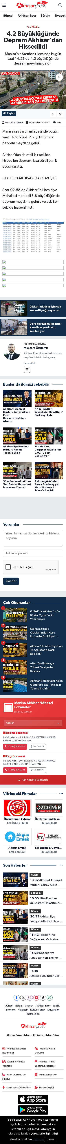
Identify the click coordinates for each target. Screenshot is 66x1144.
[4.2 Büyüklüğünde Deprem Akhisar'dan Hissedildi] (33, 89)
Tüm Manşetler (48, 1074)
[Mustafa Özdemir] (12, 351)
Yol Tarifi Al (38, 747)
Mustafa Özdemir (14, 122)
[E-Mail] (27, 370)
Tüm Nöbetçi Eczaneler (34, 780)
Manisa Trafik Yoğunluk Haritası (45, 1063)
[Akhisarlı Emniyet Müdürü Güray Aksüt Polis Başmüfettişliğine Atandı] (17, 398)
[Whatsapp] (50, 998)
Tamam (50, 1140)
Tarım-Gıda (33, 1013)
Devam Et (29, 363)
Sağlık (56, 1005)
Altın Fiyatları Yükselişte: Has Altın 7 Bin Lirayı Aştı (49, 412)
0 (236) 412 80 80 (16, 747)
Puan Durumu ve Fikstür (14, 1076)
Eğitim (45, 15)
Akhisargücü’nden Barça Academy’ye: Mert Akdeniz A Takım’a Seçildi (46, 973)
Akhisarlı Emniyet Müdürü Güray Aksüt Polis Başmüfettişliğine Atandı (46, 883)
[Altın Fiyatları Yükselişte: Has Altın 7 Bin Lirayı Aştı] (49, 398)
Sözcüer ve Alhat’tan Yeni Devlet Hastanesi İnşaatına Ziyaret (17, 484)
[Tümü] (61, 793)
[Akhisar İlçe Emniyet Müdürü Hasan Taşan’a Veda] (17, 436)
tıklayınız (38, 1139)
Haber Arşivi (46, 1087)
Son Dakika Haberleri (18, 1087)
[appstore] (33, 1099)
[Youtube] (36, 998)
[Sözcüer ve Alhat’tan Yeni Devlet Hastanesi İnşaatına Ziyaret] (17, 470)
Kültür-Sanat (37, 1009)
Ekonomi (36, 893)
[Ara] (60, 5)
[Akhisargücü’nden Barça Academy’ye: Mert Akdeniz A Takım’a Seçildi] (49, 470)
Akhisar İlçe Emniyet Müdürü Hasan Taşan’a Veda (16, 449)
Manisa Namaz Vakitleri (13, 1063)
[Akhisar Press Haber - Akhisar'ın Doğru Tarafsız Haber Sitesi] (31, 5)
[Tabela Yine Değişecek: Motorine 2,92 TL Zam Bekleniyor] (49, 436)
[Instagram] (30, 998)
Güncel (8, 15)
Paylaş (11, 113)
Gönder (11, 581)
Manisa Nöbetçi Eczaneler (14, 1050)
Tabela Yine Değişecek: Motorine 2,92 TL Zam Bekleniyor (46, 937)
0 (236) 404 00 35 (16, 770)
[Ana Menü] (4, 5)
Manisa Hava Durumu (45, 1050)
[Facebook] (17, 998)
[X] (23, 998)
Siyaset (59, 15)
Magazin (23, 1009)
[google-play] (33, 1110)
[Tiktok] (43, 998)
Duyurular (53, 1009)
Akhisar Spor (27, 15)
